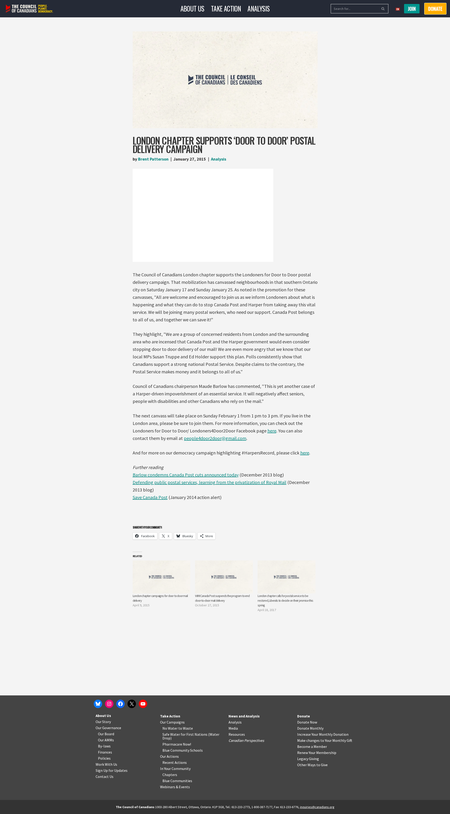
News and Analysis (244, 716)
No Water (170, 728)
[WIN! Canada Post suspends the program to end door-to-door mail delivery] (224, 576)
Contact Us (104, 776)
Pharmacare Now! (176, 744)
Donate (303, 716)
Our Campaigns (172, 722)
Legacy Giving (308, 758)
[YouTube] (143, 704)
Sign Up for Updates (112, 770)
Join (412, 8)
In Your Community (175, 768)
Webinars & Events (175, 786)
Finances (105, 752)
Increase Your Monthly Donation (323, 734)
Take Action (226, 8)
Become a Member (312, 746)
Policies (104, 758)
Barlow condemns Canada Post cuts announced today (186, 475)
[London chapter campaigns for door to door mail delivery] (162, 576)
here (271, 431)
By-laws (104, 746)
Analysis (259, 8)
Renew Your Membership (316, 752)
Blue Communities (177, 780)
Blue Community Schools (182, 750)
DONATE (435, 8)
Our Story (103, 721)
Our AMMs (106, 740)
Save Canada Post (150, 497)
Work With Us (106, 764)
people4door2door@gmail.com (215, 438)
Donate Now (307, 722)
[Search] (383, 8)
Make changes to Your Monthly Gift (324, 740)
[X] (132, 704)
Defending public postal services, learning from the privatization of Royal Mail (209, 482)
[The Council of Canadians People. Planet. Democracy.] (29, 9)
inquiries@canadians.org (317, 807)
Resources (237, 734)
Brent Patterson (153, 159)
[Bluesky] (98, 704)
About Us (192, 8)
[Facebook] (120, 704)
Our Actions (169, 756)
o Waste (186, 728)
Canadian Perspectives (246, 740)
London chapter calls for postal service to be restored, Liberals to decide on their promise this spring (285, 600)
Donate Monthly (310, 728)
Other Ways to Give (312, 764)
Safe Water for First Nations (184, 734)
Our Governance (108, 727)
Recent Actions (174, 762)
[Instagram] (109, 704)
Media (233, 728)
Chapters (169, 774)
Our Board (106, 733)
